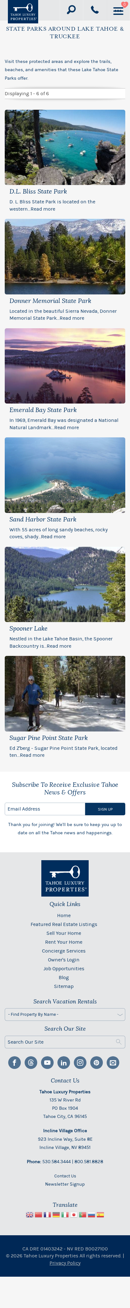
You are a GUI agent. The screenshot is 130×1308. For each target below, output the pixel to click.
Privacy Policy (65, 1263)
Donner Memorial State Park (50, 301)
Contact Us (65, 1175)
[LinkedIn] (63, 1062)
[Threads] (31, 1062)
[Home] (23, 11)
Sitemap (64, 986)
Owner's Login (64, 960)
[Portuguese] (82, 1215)
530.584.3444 (56, 1161)
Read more (43, 209)
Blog (64, 977)
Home (64, 915)
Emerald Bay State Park (43, 410)
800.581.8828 (88, 1161)
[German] (56, 1215)
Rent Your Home (63, 942)
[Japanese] (74, 1215)
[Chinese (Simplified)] (38, 1215)
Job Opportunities (64, 969)
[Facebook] (14, 1062)
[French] (47, 1215)
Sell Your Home (63, 933)
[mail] (113, 1062)
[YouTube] (47, 1062)
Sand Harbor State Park (42, 519)
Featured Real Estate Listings (64, 924)
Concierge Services (64, 951)
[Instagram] (80, 1062)
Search (119, 1042)
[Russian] (91, 1215)
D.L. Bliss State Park (38, 191)
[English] (29, 1215)
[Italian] (65, 1215)
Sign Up (105, 809)
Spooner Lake (28, 629)
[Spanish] (100, 1215)
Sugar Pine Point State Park (48, 738)
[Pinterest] (96, 1062)
